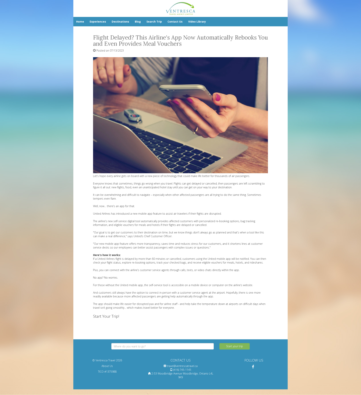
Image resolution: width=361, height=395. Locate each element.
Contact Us (175, 21)
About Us (107, 366)
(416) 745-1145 (182, 369)
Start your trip (234, 346)
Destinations (120, 21)
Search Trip (154, 21)
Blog (138, 21)
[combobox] (162, 346)
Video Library (197, 21)
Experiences (98, 21)
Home (80, 21)
